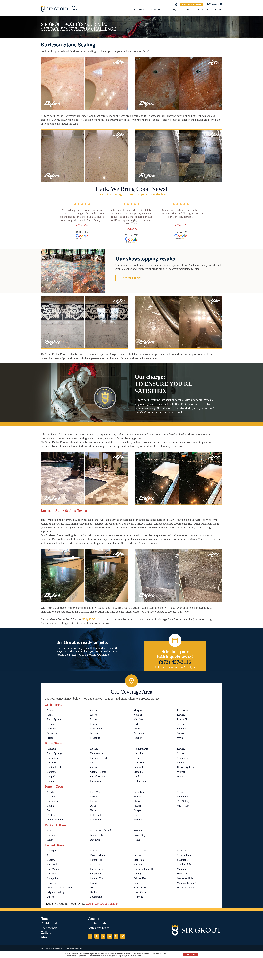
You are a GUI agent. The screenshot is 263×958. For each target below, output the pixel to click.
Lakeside (138, 855)
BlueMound (53, 869)
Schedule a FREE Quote (191, 4)
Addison (51, 748)
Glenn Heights (98, 771)
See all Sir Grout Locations (103, 903)
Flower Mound (55, 819)
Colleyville (53, 878)
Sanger (181, 791)
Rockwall (95, 839)
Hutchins (138, 753)
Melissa (94, 733)
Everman (95, 850)
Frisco (50, 737)
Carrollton (52, 757)
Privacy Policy (136, 953)
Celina (50, 723)
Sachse (181, 723)
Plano (137, 728)
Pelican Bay (140, 878)
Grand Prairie (97, 776)
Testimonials (202, 9)
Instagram (90, 936)
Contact (218, 9)
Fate (49, 830)
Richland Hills (141, 887)
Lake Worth (140, 850)
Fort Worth (96, 791)
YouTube (109, 936)
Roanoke (138, 819)
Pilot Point (139, 796)
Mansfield (139, 859)
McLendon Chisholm (101, 830)
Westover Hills (185, 878)
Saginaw (181, 850)
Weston (181, 733)
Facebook (96, 936)
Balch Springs (54, 719)
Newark (138, 864)
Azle (49, 855)
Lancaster (139, 762)
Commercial (157, 9)
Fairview (51, 728)
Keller (93, 892)
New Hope (139, 719)
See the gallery (132, 277)
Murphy (138, 710)
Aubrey (51, 796)
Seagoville (182, 757)
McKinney (96, 728)
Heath (50, 839)
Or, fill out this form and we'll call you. (175, 667)
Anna (50, 714)
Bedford (51, 859)
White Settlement (186, 887)
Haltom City (96, 878)
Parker (137, 723)
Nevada (138, 714)
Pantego (138, 873)
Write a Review (176, 4)
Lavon (93, 714)
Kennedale (96, 896)
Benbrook (52, 864)
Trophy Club (184, 864)
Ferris (93, 762)
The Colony (183, 801)
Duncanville (96, 753)
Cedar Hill (52, 762)
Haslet (93, 801)
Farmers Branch (99, 757)
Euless (50, 896)
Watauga (181, 869)
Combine (52, 771)
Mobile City (96, 835)
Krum (93, 810)
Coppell (51, 776)
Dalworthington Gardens (60, 887)
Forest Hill (96, 859)
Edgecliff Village (56, 892)
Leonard (94, 719)
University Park (185, 767)
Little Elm (139, 791)
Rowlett (181, 714)
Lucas (93, 723)
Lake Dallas (96, 814)
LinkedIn (116, 936)
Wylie (180, 737)
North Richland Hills (145, 869)
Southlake (182, 796)
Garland (94, 710)
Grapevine (96, 781)
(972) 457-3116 (214, 4)
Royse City (183, 719)
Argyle (50, 791)
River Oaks (140, 892)
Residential (139, 9)
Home (45, 919)
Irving (137, 757)
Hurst (93, 887)
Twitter (103, 936)
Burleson (51, 873)
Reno (136, 882)
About (186, 9)
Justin (93, 805)
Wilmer (181, 771)
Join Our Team (98, 928)
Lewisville (139, 767)
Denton (51, 814)
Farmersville (53, 733)
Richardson (183, 710)
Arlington (52, 850)
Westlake (182, 873)
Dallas (50, 781)
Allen (50, 710)
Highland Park (141, 748)
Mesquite (95, 737)
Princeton (139, 733)
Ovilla (137, 776)
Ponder (137, 805)
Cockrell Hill (54, 767)
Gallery (173, 9)
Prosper (138, 737)
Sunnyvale (182, 728)
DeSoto (94, 748)
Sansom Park (184, 855)
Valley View (183, 805)
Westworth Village (187, 882)
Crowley (51, 882)
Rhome (137, 814)
